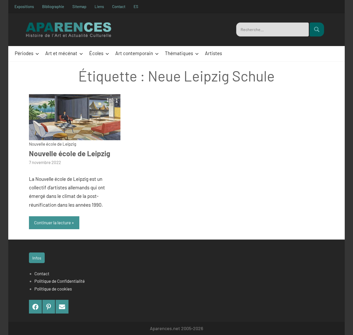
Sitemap (79, 6)
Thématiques (179, 53)
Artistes (213, 53)
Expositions (24, 6)
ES (136, 6)
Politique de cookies (53, 288)
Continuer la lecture (52, 222)
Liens (99, 6)
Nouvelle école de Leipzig (52, 143)
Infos (36, 257)
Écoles (96, 53)
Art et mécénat (61, 53)
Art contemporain (134, 53)
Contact (118, 6)
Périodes (24, 53)
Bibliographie (53, 6)
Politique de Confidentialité (59, 281)
